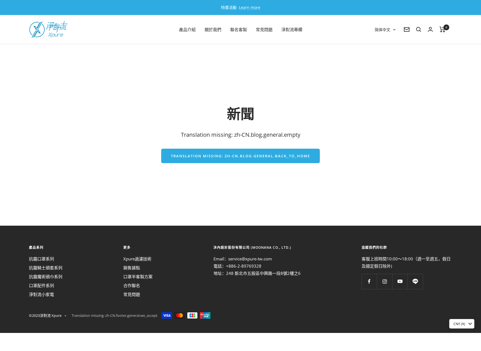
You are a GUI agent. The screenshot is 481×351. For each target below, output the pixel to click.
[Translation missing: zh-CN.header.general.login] (430, 29)
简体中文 (382, 29)
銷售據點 (131, 267)
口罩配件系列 (41, 285)
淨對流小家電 (41, 294)
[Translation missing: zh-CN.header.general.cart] (442, 29)
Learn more (249, 7)
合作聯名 (131, 285)
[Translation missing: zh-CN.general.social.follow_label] (369, 281)
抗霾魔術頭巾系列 (45, 276)
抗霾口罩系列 (41, 259)
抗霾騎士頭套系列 (45, 267)
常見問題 (264, 29)
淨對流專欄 (291, 29)
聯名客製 (238, 29)
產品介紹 (187, 29)
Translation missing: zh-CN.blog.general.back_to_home (240, 155)
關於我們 (213, 29)
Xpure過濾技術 (137, 259)
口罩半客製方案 (138, 276)
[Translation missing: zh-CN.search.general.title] (418, 29)
